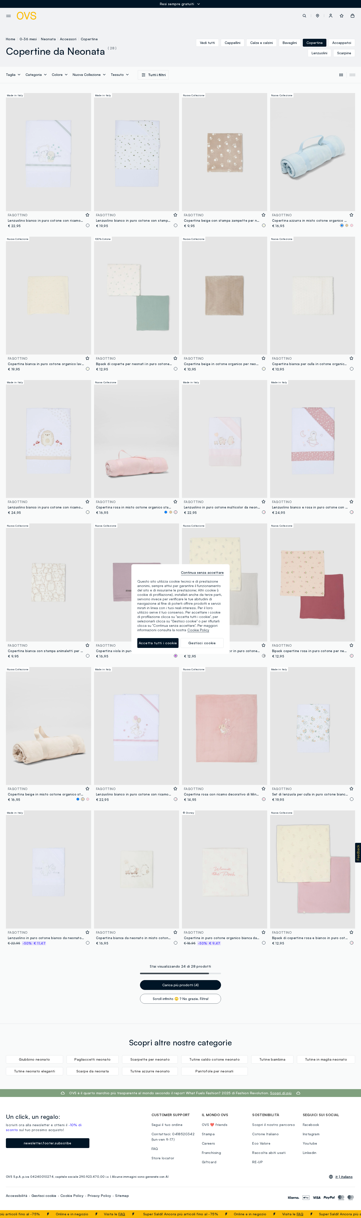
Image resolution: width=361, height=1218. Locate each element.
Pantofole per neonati (214, 1071)
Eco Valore (261, 1143)
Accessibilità (16, 1195)
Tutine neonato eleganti (34, 1071)
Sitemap (122, 1195)
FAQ (102, 1214)
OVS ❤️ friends (214, 1124)
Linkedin (310, 1152)
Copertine (89, 39)
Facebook (311, 1124)
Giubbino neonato (34, 1059)
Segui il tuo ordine (167, 1124)
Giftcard (209, 1162)
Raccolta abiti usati (269, 1152)
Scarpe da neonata (92, 1071)
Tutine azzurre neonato (150, 1071)
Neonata (48, 39)
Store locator (163, 1158)
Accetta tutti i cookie (158, 643)
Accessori (68, 39)
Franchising (211, 1152)
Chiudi (348, 1214)
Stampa (208, 1134)
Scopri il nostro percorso (273, 1124)
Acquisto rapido (48, 204)
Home (10, 39)
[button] (317, 15)
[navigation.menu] (8, 16)
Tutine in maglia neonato (326, 1059)
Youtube (310, 1143)
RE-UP (257, 1162)
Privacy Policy (99, 1195)
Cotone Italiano (265, 1134)
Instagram (311, 1134)
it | (344, 1177)
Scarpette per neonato (150, 1059)
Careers (208, 1143)
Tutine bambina (272, 1059)
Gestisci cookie (43, 1195)
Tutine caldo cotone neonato (214, 1059)
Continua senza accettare (202, 572)
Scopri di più (281, 1093)
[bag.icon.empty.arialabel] (352, 15)
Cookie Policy (71, 1195)
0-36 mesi (28, 39)
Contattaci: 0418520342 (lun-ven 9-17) (173, 1136)
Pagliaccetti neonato (92, 1059)
